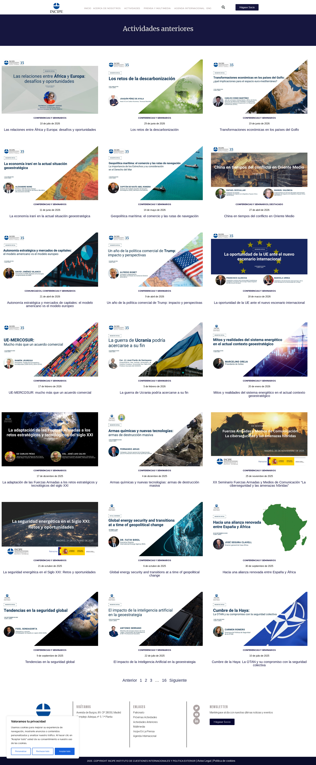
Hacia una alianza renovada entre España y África (259, 572)
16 (164, 680)
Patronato (138, 712)
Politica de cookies (224, 760)
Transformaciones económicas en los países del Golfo (259, 129)
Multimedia (139, 726)
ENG (208, 8)
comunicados (33, 291)
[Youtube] (196, 714)
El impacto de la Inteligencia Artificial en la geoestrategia (155, 662)
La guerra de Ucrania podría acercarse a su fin (154, 392)
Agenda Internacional (144, 736)
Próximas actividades (145, 717)
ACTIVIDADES (132, 8)
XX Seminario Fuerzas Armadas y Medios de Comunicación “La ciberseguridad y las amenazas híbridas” (259, 483)
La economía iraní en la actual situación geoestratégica (50, 216)
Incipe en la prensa (143, 731)
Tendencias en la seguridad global (50, 662)
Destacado (276, 204)
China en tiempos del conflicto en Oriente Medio (259, 216)
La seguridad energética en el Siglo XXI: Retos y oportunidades (50, 572)
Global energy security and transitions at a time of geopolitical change (154, 573)
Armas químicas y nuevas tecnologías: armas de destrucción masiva (154, 483)
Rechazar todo (42, 751)
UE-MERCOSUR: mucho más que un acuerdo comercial (50, 392)
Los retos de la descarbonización (155, 129)
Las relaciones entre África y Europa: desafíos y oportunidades (50, 129)
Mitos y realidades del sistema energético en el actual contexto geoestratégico (259, 394)
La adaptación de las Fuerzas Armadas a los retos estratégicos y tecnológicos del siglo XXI (49, 483)
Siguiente (178, 680)
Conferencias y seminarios (49, 118)
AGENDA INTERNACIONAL (189, 8)
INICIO (87, 8)
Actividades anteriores (145, 722)
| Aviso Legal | (204, 760)
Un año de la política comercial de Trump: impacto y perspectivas (154, 302)
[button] (223, 7)
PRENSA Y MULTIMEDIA (157, 8)
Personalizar (20, 751)
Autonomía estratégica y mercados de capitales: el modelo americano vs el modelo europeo (50, 304)
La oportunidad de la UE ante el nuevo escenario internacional (259, 302)
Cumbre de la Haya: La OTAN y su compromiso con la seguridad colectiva (259, 663)
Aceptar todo (64, 751)
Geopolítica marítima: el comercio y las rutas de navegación (154, 216)
